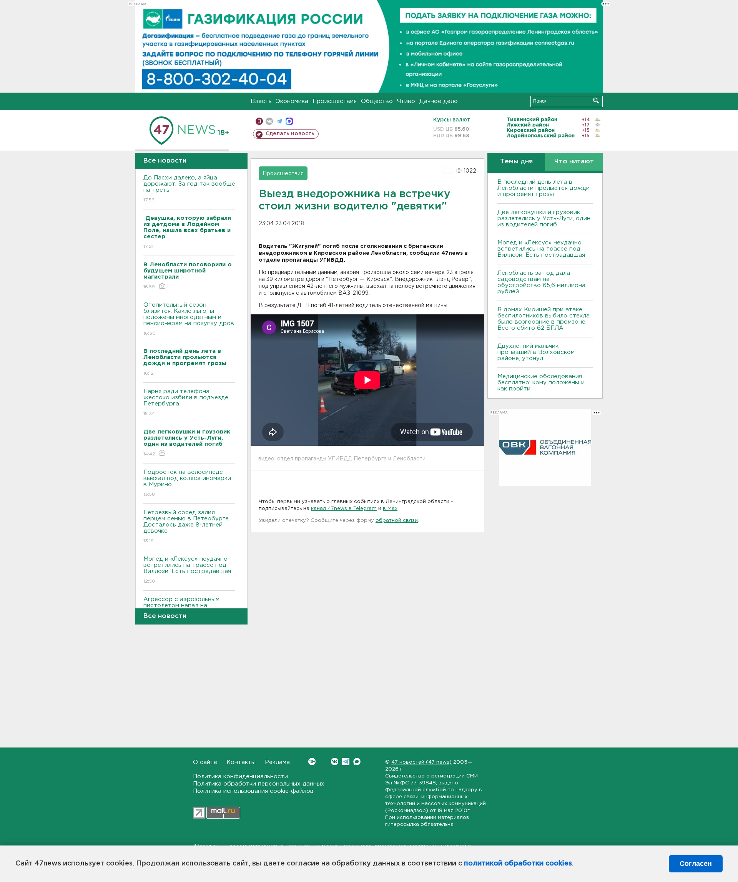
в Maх (390, 509)
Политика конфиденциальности (240, 776)
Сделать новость (290, 133)
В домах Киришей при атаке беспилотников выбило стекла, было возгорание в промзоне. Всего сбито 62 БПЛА (544, 319)
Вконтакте (334, 761)
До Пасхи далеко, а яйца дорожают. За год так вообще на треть (189, 188)
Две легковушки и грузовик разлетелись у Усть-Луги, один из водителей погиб (543, 218)
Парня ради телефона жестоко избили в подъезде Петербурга (185, 402)
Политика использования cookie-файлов (253, 791)
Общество (377, 101)
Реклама (277, 762)
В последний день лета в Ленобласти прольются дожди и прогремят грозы (543, 188)
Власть (261, 101)
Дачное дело (438, 101)
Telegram (345, 761)
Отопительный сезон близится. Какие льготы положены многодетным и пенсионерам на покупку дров (188, 319)
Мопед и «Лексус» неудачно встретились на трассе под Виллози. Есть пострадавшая (187, 569)
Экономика (292, 101)
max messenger (289, 121)
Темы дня (516, 161)
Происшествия (334, 101)
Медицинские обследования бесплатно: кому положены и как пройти (541, 382)
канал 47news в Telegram (344, 509)
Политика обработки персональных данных (258, 783)
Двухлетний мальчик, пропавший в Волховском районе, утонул (536, 352)
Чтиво (406, 101)
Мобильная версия (259, 121)
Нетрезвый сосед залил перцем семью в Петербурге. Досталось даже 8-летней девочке (186, 526)
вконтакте (269, 121)
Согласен (696, 863)
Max (357, 761)
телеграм (279, 121)
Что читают (574, 161)
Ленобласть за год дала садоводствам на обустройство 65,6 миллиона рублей (541, 282)
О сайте (205, 762)
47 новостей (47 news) (421, 762)
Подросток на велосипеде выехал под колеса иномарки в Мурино (187, 483)
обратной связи (397, 520)
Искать (596, 100)
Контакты (241, 762)
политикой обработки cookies (518, 863)
